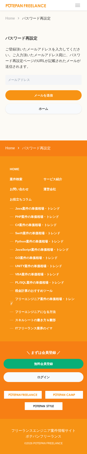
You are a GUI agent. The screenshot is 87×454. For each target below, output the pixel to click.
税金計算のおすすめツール (34, 290)
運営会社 (50, 189)
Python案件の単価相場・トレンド (39, 241)
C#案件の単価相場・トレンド (36, 225)
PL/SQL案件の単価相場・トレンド (39, 282)
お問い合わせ (19, 189)
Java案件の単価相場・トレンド (37, 208)
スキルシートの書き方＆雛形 (35, 320)
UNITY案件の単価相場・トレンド (38, 266)
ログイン (43, 377)
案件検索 (16, 179)
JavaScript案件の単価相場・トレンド (42, 249)
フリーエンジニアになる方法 (35, 312)
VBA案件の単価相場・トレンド (37, 274)
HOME (14, 169)
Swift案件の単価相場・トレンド (37, 233)
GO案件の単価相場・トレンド (36, 258)
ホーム (43, 108)
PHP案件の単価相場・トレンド (37, 216)
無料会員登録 (43, 364)
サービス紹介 (53, 179)
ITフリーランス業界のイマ (33, 328)
